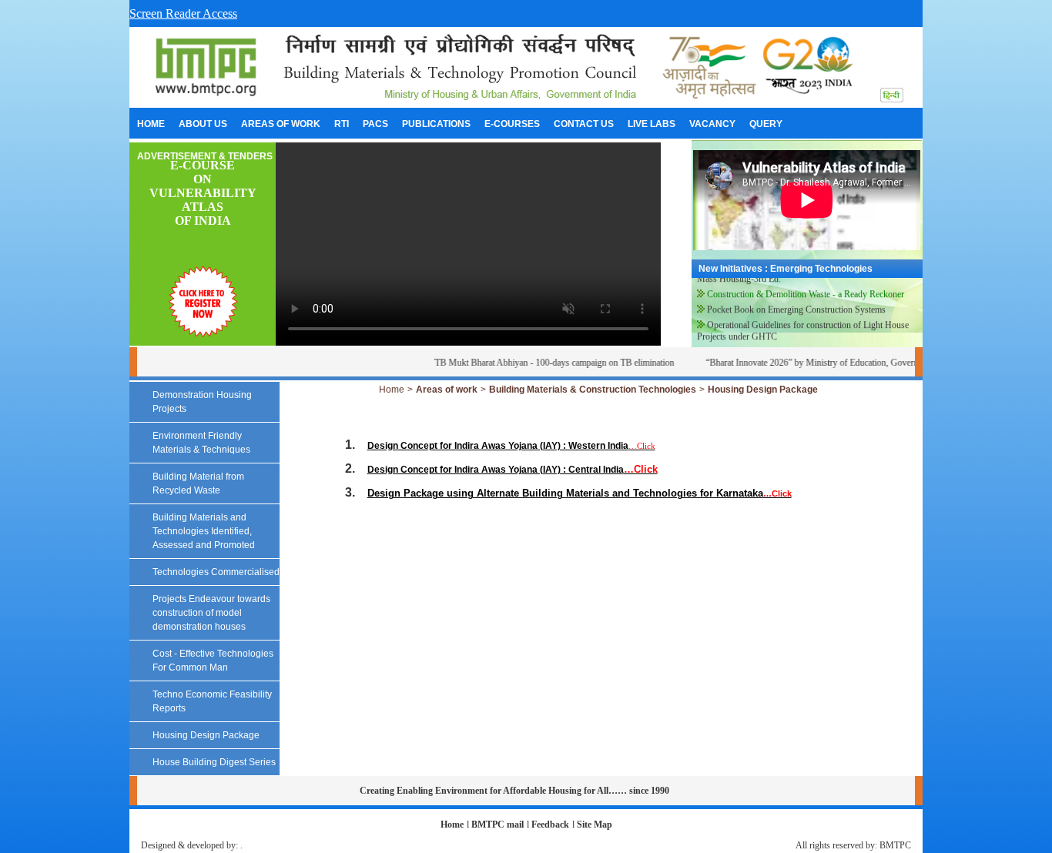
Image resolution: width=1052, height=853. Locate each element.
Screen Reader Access (183, 13)
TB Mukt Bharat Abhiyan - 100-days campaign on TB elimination (542, 362)
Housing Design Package (763, 389)
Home (391, 389)
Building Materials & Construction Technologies (592, 389)
